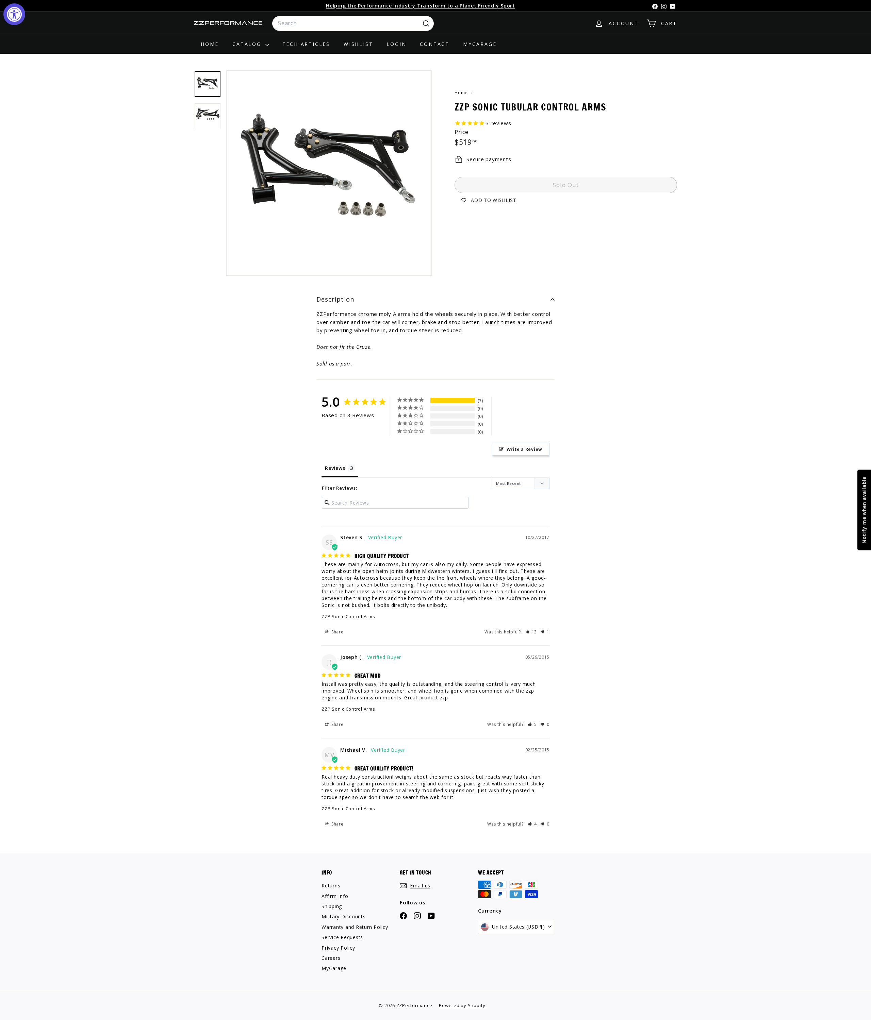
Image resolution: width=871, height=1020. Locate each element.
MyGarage (479, 44)
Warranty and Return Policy (355, 927)
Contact (434, 44)
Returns (331, 885)
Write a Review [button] (525, 449)
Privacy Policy (338, 948)
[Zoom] (329, 173)
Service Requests (342, 937)
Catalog (247, 44)
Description (335, 299)
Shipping (332, 906)
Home (210, 44)
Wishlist (358, 44)
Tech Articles (306, 44)
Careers (331, 958)
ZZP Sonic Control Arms (348, 616)
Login (396, 44)
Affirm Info (335, 896)
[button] (531, 632)
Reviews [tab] (335, 468)
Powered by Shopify (462, 1005)
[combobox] (353, 23)
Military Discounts (344, 916)
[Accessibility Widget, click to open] (14, 14)
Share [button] (337, 632)
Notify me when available (864, 510)
